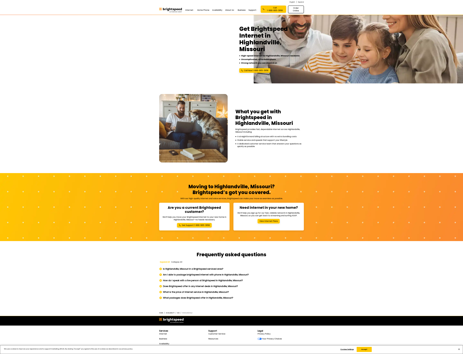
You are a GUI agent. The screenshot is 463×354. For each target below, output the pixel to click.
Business (163, 338)
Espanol (301, 2)
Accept (364, 349)
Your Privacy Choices (272, 338)
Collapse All (176, 262)
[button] (231, 268)
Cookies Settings (347, 349)
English (292, 2)
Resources (213, 338)
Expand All (165, 262)
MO (178, 313)
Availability (170, 313)
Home (161, 313)
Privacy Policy (264, 333)
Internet (163, 333)
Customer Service (216, 333)
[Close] (459, 349)
